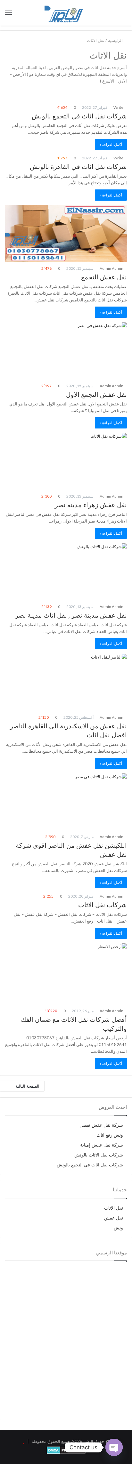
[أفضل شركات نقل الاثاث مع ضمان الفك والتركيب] (66, 973)
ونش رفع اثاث (109, 1135)
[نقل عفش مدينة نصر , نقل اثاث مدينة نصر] (66, 571)
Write (118, 107)
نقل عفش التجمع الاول (96, 394)
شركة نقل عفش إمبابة (101, 1145)
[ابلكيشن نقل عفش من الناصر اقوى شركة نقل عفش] (66, 801)
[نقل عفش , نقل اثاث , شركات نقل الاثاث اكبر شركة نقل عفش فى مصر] (66, 12)
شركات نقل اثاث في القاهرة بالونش (78, 166)
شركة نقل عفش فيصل (101, 1125)
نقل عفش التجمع (104, 277)
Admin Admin (112, 268)
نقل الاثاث (113, 1208)
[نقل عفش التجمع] (66, 233)
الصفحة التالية (27, 1086)
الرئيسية (116, 40)
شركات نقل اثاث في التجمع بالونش (79, 116)
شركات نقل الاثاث (102, 904)
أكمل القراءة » (111, 144)
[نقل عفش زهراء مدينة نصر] (66, 461)
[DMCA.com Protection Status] (66, 1452)
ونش (118, 1228)
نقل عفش (113, 1218)
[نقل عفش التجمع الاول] (66, 350)
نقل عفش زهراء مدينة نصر (91, 504)
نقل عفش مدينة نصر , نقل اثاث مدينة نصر (71, 615)
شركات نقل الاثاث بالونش (98, 1155)
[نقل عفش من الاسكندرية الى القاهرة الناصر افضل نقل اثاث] (66, 682)
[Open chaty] (114, 1447)
